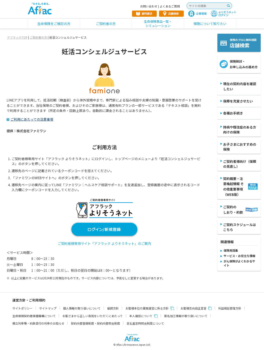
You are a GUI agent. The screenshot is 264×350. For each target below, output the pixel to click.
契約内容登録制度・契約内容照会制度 (95, 323)
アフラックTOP (17, 37)
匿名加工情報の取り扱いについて (185, 316)
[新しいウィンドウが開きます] (104, 235)
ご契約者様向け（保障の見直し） (239, 164)
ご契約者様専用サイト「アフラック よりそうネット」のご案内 (104, 243)
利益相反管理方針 (229, 308)
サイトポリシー (22, 308)
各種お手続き (233, 113)
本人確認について (140, 316)
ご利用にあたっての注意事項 (32, 119)
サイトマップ (48, 308)
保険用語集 (231, 250)
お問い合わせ (148, 6)
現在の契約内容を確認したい (239, 86)
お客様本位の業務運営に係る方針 (147, 308)
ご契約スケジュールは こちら (239, 227)
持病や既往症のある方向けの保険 (239, 130)
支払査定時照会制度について (145, 323)
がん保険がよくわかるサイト (239, 263)
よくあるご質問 (170, 6)
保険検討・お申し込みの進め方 (244, 64)
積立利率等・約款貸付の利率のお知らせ (38, 323)
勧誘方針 (113, 308)
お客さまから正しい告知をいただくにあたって (92, 316)
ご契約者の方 (38, 37)
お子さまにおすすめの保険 (239, 147)
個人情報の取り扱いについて (82, 308)
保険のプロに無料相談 (243, 43)
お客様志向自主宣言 (193, 308)
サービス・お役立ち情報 (239, 256)
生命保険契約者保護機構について (34, 316)
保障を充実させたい (238, 101)
